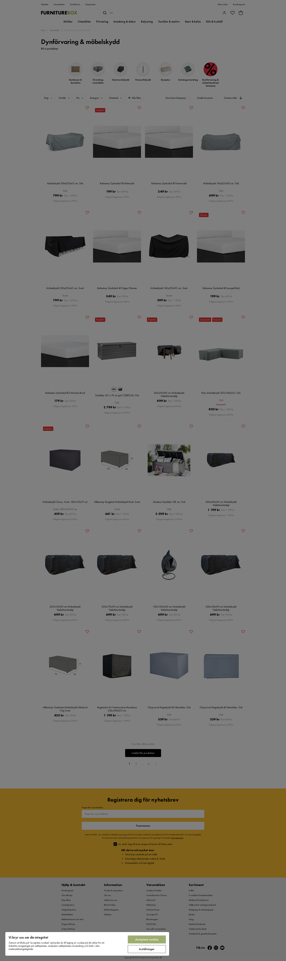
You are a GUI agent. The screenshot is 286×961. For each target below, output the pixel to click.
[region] (87, 944)
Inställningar (146, 949)
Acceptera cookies (146, 939)
